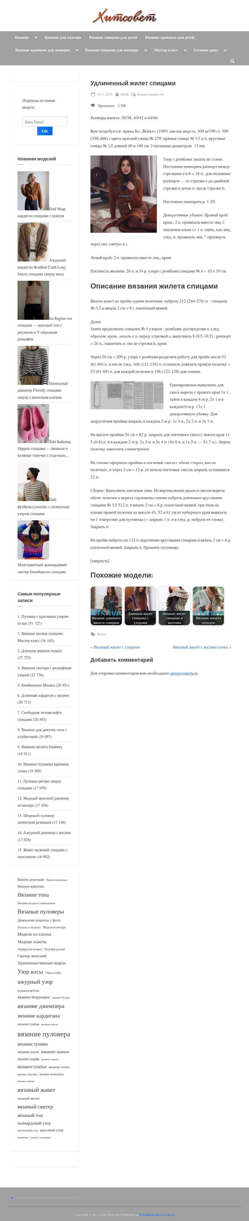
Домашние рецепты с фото (39, 920)
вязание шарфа (28, 1058)
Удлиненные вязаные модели (42, 962)
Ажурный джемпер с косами (47, 832)
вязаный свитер (35, 1106)
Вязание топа (33, 894)
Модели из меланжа (29, 927)
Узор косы (30, 971)
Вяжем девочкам (31, 879)
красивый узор (51, 1130)
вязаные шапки (26, 1081)
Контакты (23, 1197)
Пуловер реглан (54, 949)
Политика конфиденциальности (54, 1197)
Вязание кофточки (31, 886)
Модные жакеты (32, 941)
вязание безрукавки (34, 996)
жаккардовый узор (34, 1123)
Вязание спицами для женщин (111, 50)
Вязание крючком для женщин (42, 50)
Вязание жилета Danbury (41, 746)
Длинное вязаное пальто (41, 650)
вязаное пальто (50, 1059)
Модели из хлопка (34, 934)
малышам (23, 1137)
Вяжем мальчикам (56, 880)
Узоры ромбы (53, 972)
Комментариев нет (150, 94)
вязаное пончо (59, 1067)
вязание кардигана (39, 1015)
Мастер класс (166, 50)
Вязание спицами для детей (113, 37)
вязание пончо (49, 1024)
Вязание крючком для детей (169, 37)
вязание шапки (55, 1051)
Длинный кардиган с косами (45, 695)
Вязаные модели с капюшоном (36, 903)
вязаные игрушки (27, 1074)
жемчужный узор (28, 1130)
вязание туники (33, 1044)
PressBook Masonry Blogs (157, 1214)
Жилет (102, 634)
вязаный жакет (36, 1089)
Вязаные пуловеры (41, 911)
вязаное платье (32, 1066)
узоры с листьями (40, 1137)
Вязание (22, 37)
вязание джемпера (41, 1006)
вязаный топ (30, 1115)
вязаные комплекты (52, 1074)
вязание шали (28, 1051)
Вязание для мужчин (62, 37)
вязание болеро (61, 997)
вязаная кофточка (28, 990)
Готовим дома (206, 50)
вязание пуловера (44, 1033)
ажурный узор (35, 981)
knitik (125, 94)
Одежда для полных (30, 949)
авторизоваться (183, 673)
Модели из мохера (54, 927)
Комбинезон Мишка (38, 685)
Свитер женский (32, 956)
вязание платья (28, 1024)
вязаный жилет (29, 1098)
